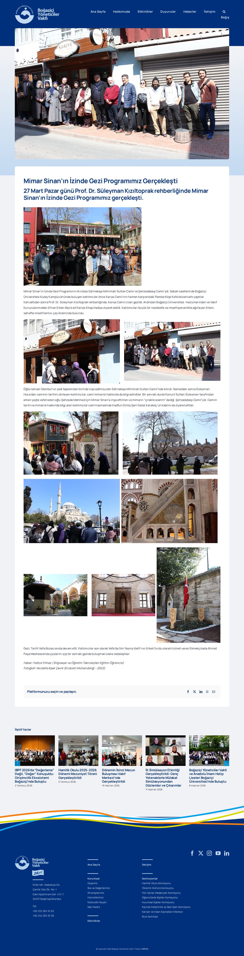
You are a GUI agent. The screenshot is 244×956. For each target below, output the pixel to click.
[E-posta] (213, 691)
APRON (145, 949)
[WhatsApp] (207, 691)
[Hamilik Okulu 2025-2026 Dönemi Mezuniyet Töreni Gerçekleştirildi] (35, 737)
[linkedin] (226, 853)
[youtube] (218, 853)
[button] (224, 11)
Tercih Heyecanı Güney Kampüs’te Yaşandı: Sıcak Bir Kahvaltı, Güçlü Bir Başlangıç (208, 776)
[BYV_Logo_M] (37, 7)
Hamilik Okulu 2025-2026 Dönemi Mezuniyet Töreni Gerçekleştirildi (34, 774)
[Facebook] (188, 691)
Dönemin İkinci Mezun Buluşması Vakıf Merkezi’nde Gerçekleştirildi (74, 776)
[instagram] (209, 853)
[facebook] (192, 853)
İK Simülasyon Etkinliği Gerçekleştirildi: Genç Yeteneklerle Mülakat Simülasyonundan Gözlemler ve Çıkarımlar (120, 777)
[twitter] (200, 853)
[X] (194, 691)
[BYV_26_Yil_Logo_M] (32, 857)
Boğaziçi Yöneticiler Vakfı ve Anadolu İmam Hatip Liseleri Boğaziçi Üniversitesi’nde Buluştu (164, 776)
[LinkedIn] (201, 691)
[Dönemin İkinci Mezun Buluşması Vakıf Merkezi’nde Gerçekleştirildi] (78, 737)
